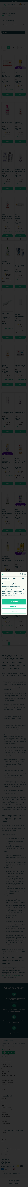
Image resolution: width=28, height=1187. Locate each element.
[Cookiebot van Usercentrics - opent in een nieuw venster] (20, 574)
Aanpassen (13, 606)
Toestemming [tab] (5, 578)
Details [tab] (14, 578)
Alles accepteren (14, 601)
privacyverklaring (9, 595)
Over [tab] (23, 578)
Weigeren (14, 611)
